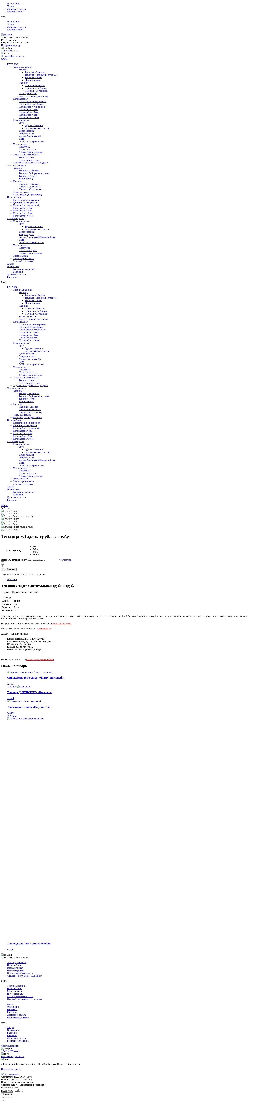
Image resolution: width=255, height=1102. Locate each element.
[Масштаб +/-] (2, 1097)
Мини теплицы (32, 80)
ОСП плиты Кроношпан (31, 141)
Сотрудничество (15, 11)
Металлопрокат (21, 144)
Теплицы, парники (22, 67)
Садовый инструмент (24, 261)
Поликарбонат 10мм (29, 117)
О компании (13, 3)
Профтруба (24, 146)
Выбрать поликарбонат (14, 560)
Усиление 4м (44, 628)
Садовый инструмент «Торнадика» (30, 162)
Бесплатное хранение (24, 269)
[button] (127, 16)
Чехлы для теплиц (28, 93)
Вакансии (18, 271)
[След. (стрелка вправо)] (5, 1100)
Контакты (12, 277)
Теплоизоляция (26, 157)
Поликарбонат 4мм (28, 109)
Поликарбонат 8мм (28, 115)
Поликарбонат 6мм (28, 112)
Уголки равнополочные (31, 152)
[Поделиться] (8, 1097)
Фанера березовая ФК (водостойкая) (37, 237)
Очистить (66, 560)
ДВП (21, 138)
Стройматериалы (15, 218)
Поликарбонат (20, 99)
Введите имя (7, 1087)
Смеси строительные (29, 160)
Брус (21, 122)
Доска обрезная (26, 130)
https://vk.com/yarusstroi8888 (40, 659)
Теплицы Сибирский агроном (34, 173)
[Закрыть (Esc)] (11, 1097)
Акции (10, 263)
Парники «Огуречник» (36, 91)
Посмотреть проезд (11, 1069)
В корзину (10, 569)
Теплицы (23, 69)
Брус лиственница (34, 125)
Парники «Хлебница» (36, 88)
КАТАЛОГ (12, 64)
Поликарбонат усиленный (32, 107)
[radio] (52, 546)
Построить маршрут (11, 45)
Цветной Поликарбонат (31, 104)
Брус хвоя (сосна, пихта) (37, 128)
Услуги (10, 6)
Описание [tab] (12, 579)
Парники (23, 83)
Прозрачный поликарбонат (32, 101)
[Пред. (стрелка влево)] (2, 1100)
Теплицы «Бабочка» (35, 72)
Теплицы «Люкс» (33, 77)
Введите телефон (9, 1090)
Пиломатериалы (21, 120)
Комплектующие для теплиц (33, 96)
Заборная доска (26, 133)
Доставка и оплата (16, 9)
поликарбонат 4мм (61, 623)
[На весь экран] (5, 1097)
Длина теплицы (14, 550)
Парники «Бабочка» (35, 85)
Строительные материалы (26, 154)
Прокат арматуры (28, 149)
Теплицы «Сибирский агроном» (41, 75)
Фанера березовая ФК (30, 136)
